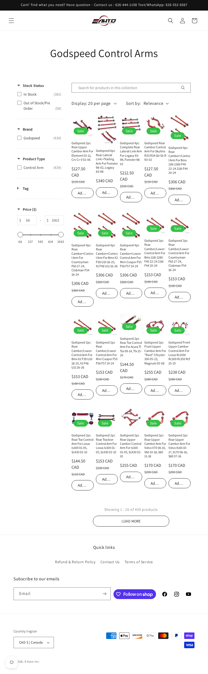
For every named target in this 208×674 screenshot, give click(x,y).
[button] (11, 21)
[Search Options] (185, 88)
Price (30, 209)
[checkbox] (39, 94)
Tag (25, 188)
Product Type (34, 158)
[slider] (20, 234)
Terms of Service (139, 561)
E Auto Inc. (32, 661)
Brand (27, 129)
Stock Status (33, 85)
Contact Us (110, 561)
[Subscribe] (104, 593)
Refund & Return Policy (75, 561)
